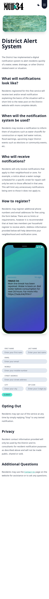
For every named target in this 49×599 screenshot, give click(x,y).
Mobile (8, 367)
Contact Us (29, 472)
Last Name (32, 348)
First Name (9, 348)
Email (7, 357)
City (6, 385)
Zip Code (31, 385)
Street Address (11, 376)
